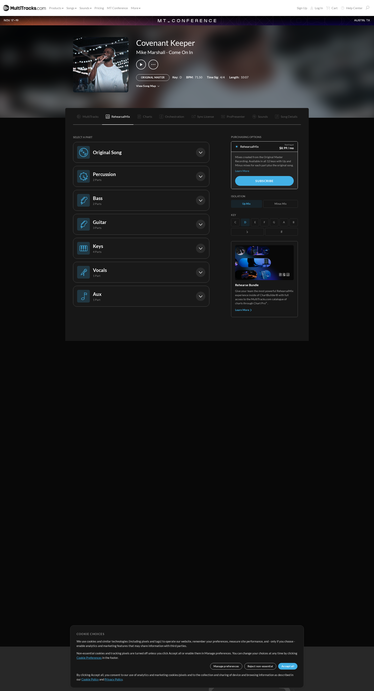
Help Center (354, 8)
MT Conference (117, 8)
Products (55, 8)
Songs (70, 8)
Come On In (181, 52)
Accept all (287, 666)
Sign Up (302, 8)
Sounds (84, 8)
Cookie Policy (90, 679)
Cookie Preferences (89, 657)
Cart (335, 8)
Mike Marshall (150, 52)
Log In (319, 8)
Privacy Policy (114, 679)
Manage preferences (226, 666)
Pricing (99, 8)
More (134, 8)
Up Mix (246, 203)
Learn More (242, 171)
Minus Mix (280, 203)
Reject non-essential (260, 666)
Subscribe (264, 181)
